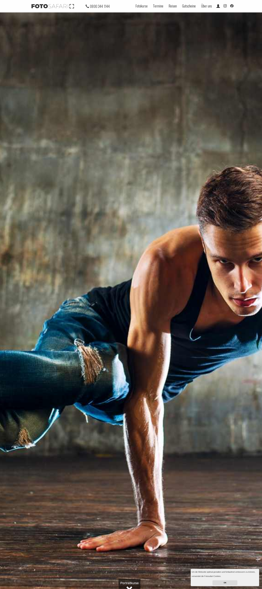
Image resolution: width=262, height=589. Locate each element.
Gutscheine (189, 6)
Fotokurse (141, 6)
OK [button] (225, 583)
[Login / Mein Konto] (218, 5)
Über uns (206, 6)
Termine (158, 6)
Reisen (173, 6)
